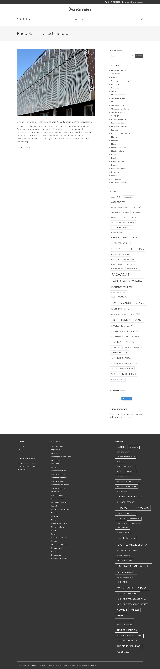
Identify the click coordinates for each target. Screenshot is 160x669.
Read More (26, 148)
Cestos (113, 91)
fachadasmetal (119, 297)
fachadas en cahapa (118, 292)
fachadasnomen (120, 309)
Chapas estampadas (119, 102)
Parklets (114, 165)
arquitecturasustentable (120, 207)
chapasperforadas (127, 249)
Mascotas (115, 140)
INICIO (76, 19)
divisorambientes (117, 269)
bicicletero (115, 217)
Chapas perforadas (118, 112)
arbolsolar (129, 197)
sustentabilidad (123, 374)
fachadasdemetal (121, 287)
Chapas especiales (118, 98)
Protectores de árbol (119, 169)
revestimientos (121, 358)
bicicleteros (129, 217)
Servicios (114, 176)
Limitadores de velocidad (120, 134)
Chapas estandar (117, 105)
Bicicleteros (115, 84)
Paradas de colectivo (119, 162)
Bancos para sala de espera (121, 81)
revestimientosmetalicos (124, 363)
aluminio (115, 197)
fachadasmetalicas (128, 303)
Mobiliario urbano (117, 151)
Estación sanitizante (118, 123)
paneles (130, 342)
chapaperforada (124, 237)
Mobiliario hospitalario (119, 148)
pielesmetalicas (119, 352)
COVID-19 (115, 116)
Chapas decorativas (118, 95)
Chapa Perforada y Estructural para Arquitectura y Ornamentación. (54, 122)
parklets (115, 347)
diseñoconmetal (116, 264)
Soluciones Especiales (119, 183)
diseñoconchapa (129, 260)
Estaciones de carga (119, 126)
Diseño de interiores (118, 119)
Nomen (114, 155)
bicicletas (136, 212)
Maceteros (115, 137)
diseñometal (130, 264)
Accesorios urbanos (118, 70)
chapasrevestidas (120, 255)
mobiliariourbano (126, 320)
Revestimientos (117, 172)
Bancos (114, 77)
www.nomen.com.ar (125, 414)
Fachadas (114, 130)
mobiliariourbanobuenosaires (127, 336)
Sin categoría (116, 179)
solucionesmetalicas (122, 368)
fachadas (120, 274)
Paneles (114, 158)
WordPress (92, 665)
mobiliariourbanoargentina (125, 331)
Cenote (64, 665)
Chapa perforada (120, 243)
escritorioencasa (133, 269)
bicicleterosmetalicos (122, 222)
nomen (116, 341)
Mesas (113, 144)
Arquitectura (116, 74)
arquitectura (118, 202)
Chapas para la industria (120, 109)
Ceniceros (115, 88)
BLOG (83, 19)
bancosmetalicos (120, 212)
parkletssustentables (132, 347)
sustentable (117, 380)
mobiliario (135, 314)
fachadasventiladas (118, 314)
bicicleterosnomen (121, 227)
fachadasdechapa (126, 281)
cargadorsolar (116, 232)
